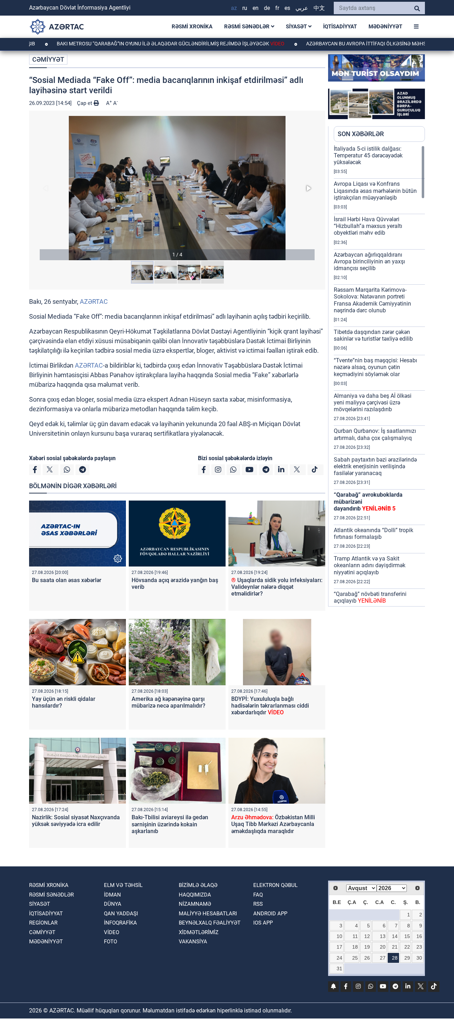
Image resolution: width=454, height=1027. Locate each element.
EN (256, 8)
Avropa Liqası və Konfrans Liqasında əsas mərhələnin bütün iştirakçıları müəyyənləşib (375, 190)
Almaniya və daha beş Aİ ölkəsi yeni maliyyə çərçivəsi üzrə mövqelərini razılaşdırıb (372, 402)
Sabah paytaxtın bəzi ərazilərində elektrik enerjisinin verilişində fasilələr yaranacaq (375, 466)
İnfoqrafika (120, 923)
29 (407, 958)
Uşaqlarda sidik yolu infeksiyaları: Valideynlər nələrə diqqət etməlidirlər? (276, 587)
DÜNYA (112, 904)
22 (407, 947)
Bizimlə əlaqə (198, 885)
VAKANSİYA (193, 941)
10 (339, 936)
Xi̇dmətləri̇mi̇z (198, 932)
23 (419, 947)
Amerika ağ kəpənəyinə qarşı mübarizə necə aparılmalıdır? (168, 702)
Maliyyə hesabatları (208, 913)
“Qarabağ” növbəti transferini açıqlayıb (370, 597)
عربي (301, 8)
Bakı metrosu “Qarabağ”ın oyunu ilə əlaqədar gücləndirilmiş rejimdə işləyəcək (141, 43)
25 (355, 958)
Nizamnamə (195, 904)
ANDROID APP (270, 913)
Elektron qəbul (275, 885)
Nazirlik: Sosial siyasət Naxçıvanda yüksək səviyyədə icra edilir (76, 820)
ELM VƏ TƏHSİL (123, 885)
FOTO (110, 941)
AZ (234, 8)
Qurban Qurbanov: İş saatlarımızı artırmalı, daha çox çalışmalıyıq (375, 434)
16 (419, 936)
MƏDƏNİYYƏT (385, 26)
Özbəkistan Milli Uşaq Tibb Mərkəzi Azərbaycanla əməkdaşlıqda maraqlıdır (273, 824)
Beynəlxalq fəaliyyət (209, 923)
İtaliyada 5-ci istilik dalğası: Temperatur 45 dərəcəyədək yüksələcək (368, 155)
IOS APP (263, 923)
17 (339, 947)
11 (355, 936)
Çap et (85, 103)
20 (383, 947)
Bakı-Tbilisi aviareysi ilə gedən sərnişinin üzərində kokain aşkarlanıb (170, 824)
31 (339, 968)
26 (367, 958)
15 (407, 936)
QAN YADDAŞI (121, 913)
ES (287, 8)
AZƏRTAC (94, 301)
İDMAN (112, 895)
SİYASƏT (297, 26)
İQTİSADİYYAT (340, 26)
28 (395, 958)
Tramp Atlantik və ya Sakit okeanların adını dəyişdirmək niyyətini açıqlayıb (369, 565)
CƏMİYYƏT (48, 59)
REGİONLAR (43, 923)
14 (395, 936)
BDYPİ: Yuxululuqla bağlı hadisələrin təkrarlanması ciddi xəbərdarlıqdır (270, 706)
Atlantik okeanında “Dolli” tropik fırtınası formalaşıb (373, 533)
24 (339, 958)
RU (244, 8)
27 (383, 958)
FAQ (258, 895)
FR (277, 8)
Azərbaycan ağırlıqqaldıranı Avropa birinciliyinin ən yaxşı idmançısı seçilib (369, 261)
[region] (379, 375)
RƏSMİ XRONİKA (192, 26)
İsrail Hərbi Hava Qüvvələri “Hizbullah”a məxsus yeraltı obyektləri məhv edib (368, 226)
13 (383, 936)
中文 (319, 8)
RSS (258, 904)
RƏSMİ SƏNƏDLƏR (247, 26)
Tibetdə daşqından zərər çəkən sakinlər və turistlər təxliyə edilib (373, 335)
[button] (177, 188)
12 (367, 936)
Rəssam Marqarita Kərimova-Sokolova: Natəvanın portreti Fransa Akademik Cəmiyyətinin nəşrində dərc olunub (372, 300)
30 (419, 958)
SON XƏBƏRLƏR (361, 134)
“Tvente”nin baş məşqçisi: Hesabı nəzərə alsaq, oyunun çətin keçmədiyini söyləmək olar (375, 367)
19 (367, 947)
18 (355, 947)
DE (267, 8)
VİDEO (111, 932)
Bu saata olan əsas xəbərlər (66, 580)
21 (395, 947)
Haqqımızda (195, 895)
